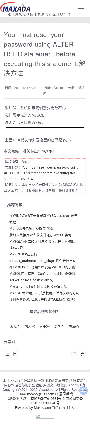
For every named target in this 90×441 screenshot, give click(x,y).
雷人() (30, 326)
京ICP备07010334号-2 (48, 398)
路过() (15, 326)
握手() (45, 326)
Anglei (58, 87)
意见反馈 (66, 393)
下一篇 (78, 354)
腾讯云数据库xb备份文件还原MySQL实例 (40, 234)
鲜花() (59, 326)
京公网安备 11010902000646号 (56, 400)
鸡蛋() (74, 326)
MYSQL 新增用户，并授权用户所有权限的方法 (44, 292)
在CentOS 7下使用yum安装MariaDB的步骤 (42, 267)
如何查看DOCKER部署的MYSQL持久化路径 (42, 299)
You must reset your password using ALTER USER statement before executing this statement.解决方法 (41, 173)
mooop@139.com (40, 393)
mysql (47, 151)
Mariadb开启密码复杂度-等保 (31, 228)
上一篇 (11, 354)
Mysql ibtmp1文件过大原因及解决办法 (38, 286)
